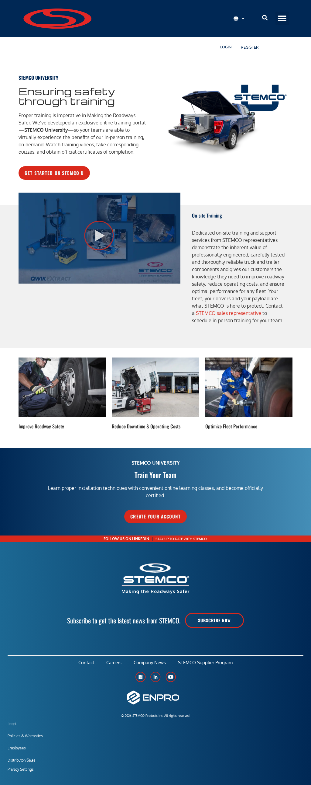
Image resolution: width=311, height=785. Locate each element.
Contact (86, 662)
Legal (12, 723)
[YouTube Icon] (170, 677)
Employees (17, 748)
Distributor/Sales (22, 760)
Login (225, 46)
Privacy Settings (21, 769)
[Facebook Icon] (140, 677)
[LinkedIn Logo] (155, 677)
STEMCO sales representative (228, 313)
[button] (282, 18)
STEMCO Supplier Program (205, 662)
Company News (150, 662)
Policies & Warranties (25, 736)
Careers (113, 662)
